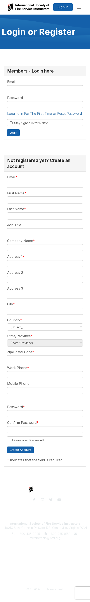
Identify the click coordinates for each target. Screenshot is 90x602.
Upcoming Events (45, 554)
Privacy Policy (45, 575)
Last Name (15, 209)
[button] (20, 450)
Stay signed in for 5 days (31, 123)
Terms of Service (45, 571)
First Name (15, 193)
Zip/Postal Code (19, 352)
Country (13, 320)
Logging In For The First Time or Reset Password (44, 113)
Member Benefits (45, 550)
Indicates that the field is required (36, 460)
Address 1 (15, 256)
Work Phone (17, 368)
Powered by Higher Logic (45, 596)
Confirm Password (22, 423)
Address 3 (15, 288)
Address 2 (15, 272)
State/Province (19, 336)
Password (15, 98)
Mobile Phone (18, 383)
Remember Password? (29, 440)
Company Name (20, 241)
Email (11, 82)
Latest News (45, 558)
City (10, 304)
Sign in (63, 7)
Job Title (14, 225)
